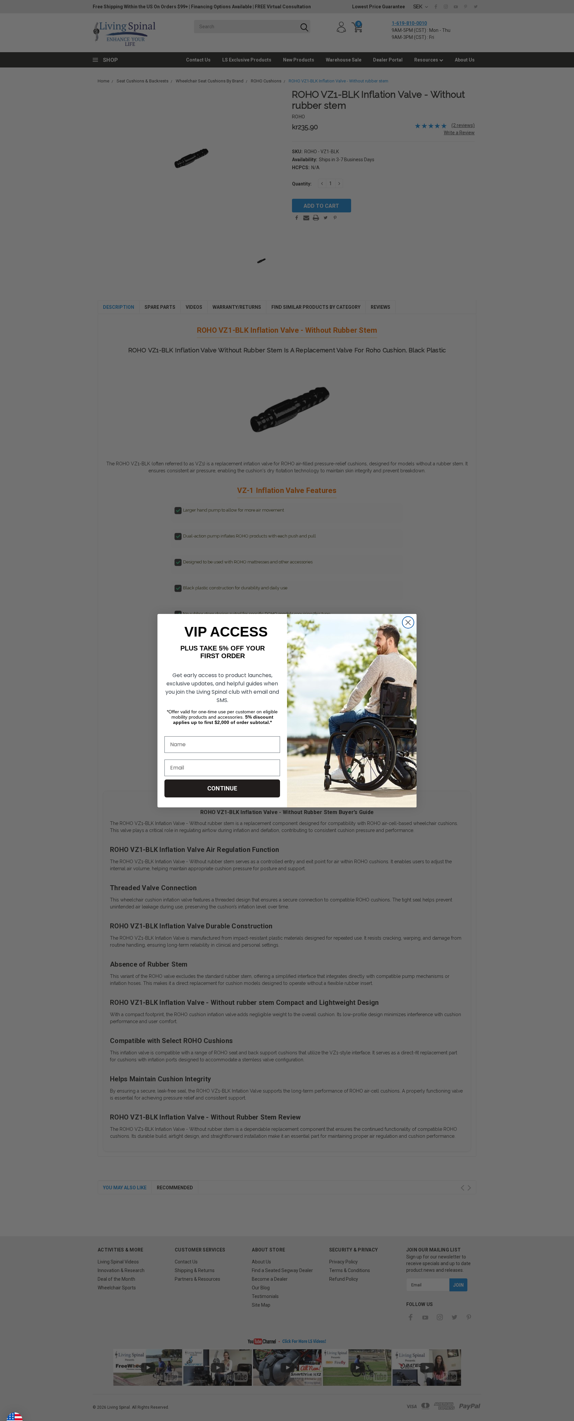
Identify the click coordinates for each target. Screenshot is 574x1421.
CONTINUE (222, 788)
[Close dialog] (408, 622)
